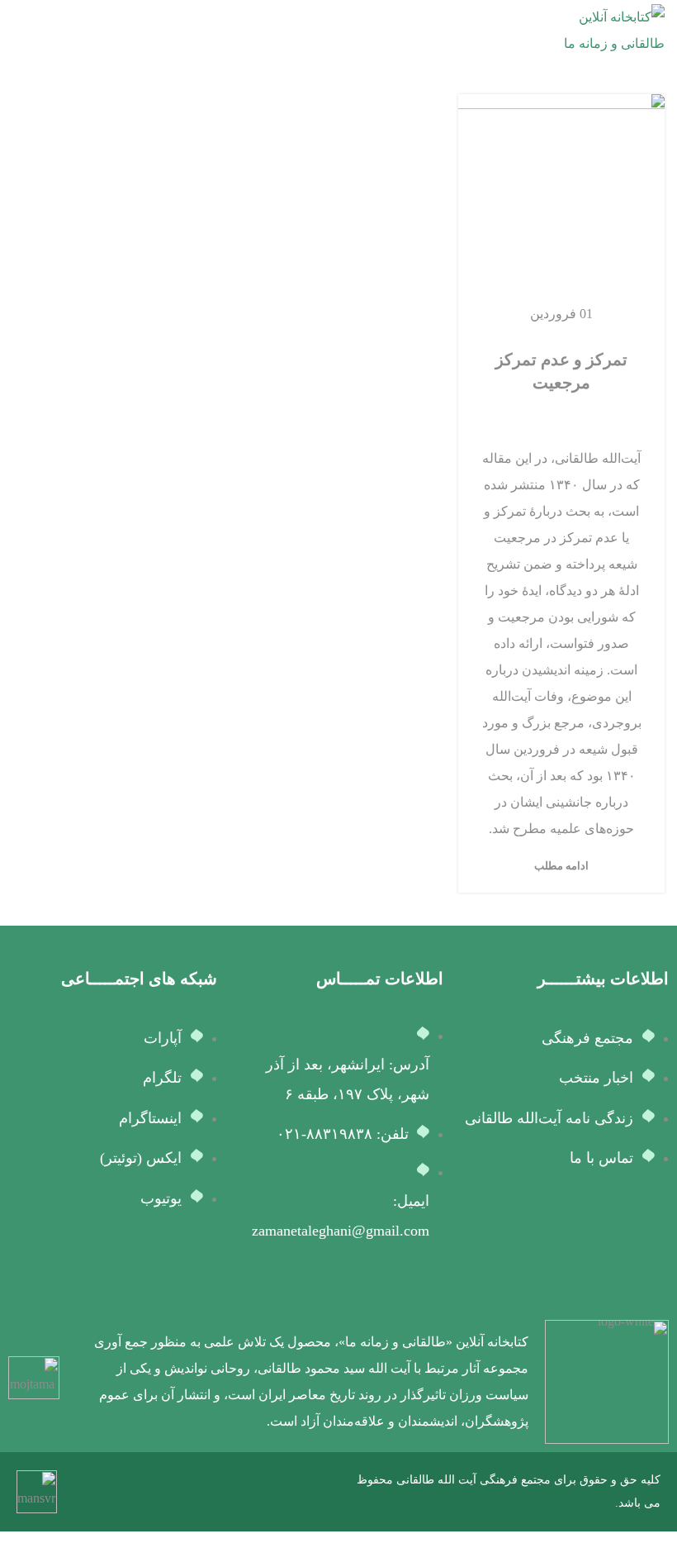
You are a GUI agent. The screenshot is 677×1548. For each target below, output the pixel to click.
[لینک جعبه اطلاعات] (372, 1382)
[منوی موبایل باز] (19, 30)
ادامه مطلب (561, 865)
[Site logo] (603, 29)
